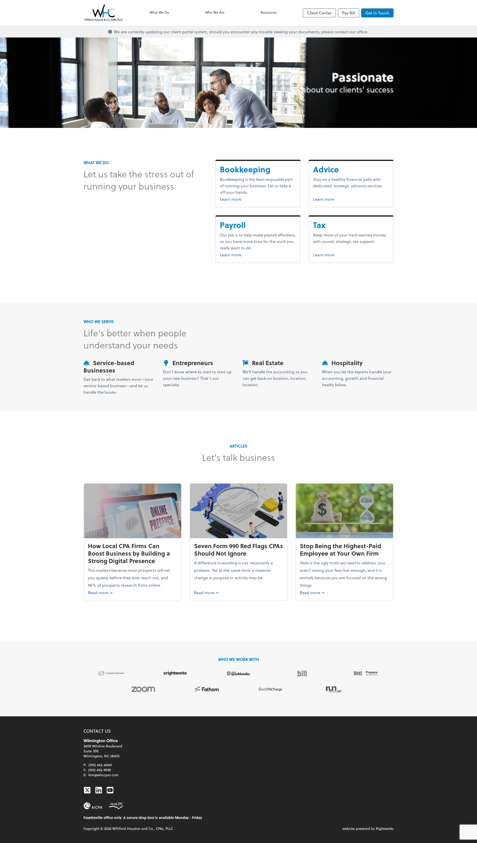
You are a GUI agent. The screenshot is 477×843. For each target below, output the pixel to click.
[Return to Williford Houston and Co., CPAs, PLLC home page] (103, 13)
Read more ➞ (132, 592)
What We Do (159, 12)
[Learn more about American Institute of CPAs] (93, 805)
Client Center (319, 13)
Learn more (258, 199)
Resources (269, 12)
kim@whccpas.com (103, 774)
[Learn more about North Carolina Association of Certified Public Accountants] (116, 805)
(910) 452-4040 (100, 764)
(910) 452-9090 (99, 769)
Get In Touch (377, 13)
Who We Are (215, 12)
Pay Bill (348, 13)
